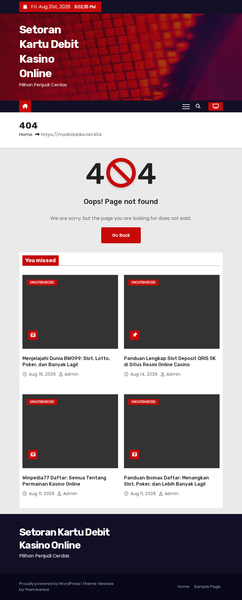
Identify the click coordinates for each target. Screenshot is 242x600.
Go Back (121, 235)
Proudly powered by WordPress (50, 583)
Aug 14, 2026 (144, 374)
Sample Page (207, 586)
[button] (199, 106)
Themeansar (37, 589)
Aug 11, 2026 (42, 494)
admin (71, 374)
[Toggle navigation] (186, 106)
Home (25, 134)
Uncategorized (42, 282)
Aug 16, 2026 (43, 374)
